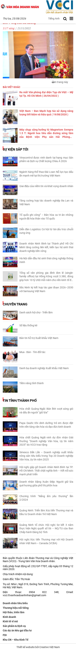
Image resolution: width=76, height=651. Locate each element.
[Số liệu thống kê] (10, 328)
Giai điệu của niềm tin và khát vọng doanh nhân (46, 186)
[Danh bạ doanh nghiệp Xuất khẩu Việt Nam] (10, 372)
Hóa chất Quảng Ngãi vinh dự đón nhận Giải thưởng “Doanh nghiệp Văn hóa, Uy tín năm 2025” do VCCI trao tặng (46, 441)
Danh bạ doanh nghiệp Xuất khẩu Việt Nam (44, 368)
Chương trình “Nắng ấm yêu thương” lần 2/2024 (46, 498)
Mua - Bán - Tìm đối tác (32, 352)
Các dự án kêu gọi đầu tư (17, 630)
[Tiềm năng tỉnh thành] (10, 387)
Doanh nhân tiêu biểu (15, 603)
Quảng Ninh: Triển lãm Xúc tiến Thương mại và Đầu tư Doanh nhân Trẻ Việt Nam (46, 512)
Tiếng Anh (54, 18)
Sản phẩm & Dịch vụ (14, 626)
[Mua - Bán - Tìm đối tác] (10, 356)
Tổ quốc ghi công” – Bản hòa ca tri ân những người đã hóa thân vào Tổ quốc (46, 216)
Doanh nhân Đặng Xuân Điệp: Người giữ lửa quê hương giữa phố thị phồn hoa (46, 483)
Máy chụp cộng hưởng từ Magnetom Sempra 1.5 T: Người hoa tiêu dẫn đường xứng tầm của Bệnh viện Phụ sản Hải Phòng (46, 133)
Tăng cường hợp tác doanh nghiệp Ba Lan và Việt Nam (46, 202)
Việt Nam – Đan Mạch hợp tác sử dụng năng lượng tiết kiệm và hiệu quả (46, 112)
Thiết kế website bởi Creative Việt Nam (38, 647)
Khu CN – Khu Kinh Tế (15, 639)
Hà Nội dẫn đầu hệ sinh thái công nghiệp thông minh (46, 260)
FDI (5, 635)
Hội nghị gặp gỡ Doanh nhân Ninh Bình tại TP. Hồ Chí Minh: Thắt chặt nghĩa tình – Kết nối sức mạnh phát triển (46, 471)
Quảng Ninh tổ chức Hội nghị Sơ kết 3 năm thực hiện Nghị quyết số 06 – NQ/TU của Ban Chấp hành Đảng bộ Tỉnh (46, 528)
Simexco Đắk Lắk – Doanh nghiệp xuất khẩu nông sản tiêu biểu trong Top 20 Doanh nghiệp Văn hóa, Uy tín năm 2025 (46, 456)
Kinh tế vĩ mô (10, 621)
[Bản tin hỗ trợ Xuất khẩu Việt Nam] (10, 341)
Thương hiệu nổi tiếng (16, 607)
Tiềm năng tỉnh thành (31, 383)
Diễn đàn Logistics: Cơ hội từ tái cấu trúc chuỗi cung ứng (46, 231)
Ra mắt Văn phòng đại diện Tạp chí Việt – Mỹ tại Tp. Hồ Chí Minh (46, 94)
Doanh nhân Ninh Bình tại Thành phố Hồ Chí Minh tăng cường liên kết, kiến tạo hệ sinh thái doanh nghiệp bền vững (46, 247)
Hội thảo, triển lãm (13, 612)
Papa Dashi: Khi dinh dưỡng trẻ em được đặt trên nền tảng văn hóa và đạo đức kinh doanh (46, 425)
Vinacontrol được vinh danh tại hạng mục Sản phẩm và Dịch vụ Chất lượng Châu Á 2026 (46, 159)
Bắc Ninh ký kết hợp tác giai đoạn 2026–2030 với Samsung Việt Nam (46, 289)
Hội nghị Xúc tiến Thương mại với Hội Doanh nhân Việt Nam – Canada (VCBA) (46, 541)
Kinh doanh (9, 616)
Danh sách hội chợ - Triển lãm (36, 312)
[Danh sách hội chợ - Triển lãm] (10, 315)
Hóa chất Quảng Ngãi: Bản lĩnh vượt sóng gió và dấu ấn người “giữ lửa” (46, 410)
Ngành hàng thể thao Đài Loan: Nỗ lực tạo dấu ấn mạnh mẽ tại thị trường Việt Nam (46, 173)
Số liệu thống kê (28, 325)
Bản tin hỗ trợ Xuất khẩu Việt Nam (38, 338)
